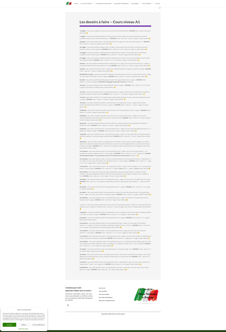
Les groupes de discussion (103, 3)
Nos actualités (146, 3)
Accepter (9, 325)
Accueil (76, 3)
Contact (157, 3)
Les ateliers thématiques (121, 3)
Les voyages (134, 3)
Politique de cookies (23, 328)
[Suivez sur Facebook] (68, 305)
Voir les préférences (39, 325)
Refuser (24, 325)
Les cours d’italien (86, 3)
